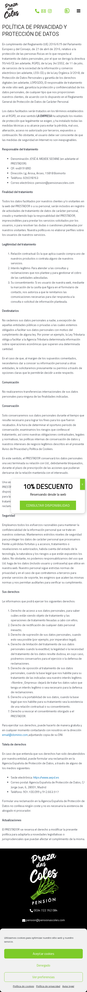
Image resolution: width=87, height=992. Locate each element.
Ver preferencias (43, 977)
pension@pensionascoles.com (45, 920)
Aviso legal (68, 986)
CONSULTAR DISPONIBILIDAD (48, 505)
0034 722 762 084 (45, 910)
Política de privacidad (48, 986)
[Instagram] (50, 11)
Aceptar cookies (43, 953)
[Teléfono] (37, 11)
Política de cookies (23, 986)
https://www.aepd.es (46, 777)
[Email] (43, 11)
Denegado (43, 965)
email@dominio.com (15, 735)
